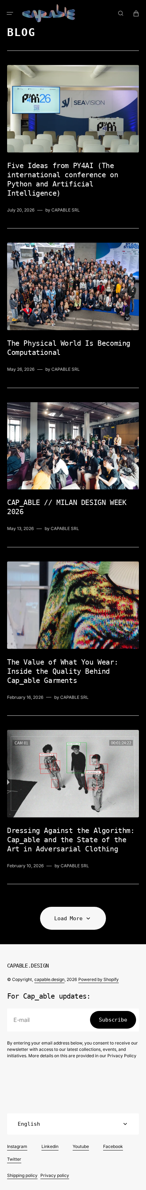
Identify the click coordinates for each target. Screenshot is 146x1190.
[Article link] (73, 139)
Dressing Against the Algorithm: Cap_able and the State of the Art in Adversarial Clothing (71, 839)
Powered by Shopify (98, 979)
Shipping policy (22, 1175)
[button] (10, 13)
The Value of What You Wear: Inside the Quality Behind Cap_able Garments (62, 671)
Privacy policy (54, 1175)
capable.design (49, 979)
